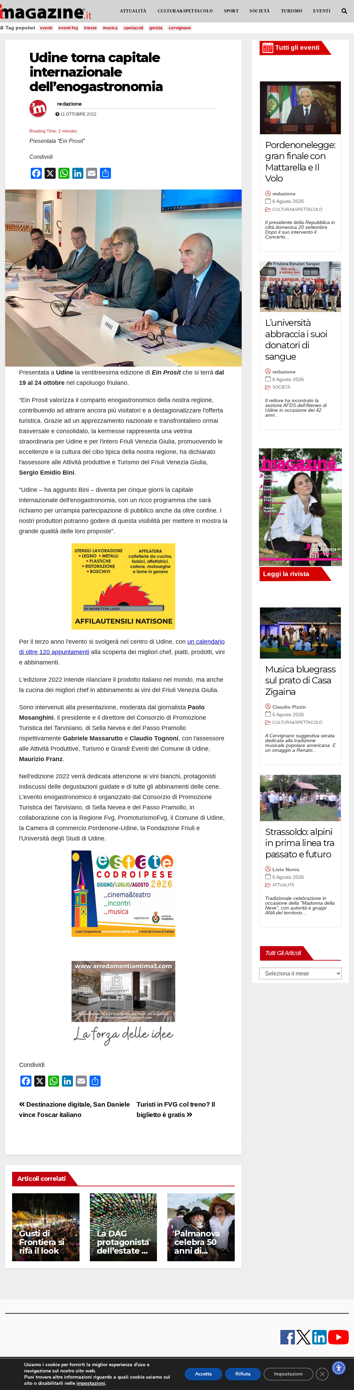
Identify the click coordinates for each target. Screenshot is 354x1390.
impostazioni (90, 1383)
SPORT (231, 11)
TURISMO (291, 11)
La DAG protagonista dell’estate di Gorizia (123, 1246)
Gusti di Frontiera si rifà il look (41, 1242)
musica (110, 28)
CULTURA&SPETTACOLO (185, 11)
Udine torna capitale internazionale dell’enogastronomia (96, 72)
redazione (69, 104)
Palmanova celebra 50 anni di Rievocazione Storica (201, 1250)
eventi (46, 28)
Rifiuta (243, 1374)
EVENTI (321, 11)
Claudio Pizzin (289, 706)
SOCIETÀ (260, 11)
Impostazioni (288, 1374)
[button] (344, 11)
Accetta (203, 1374)
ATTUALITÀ (133, 11)
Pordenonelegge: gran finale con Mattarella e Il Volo (300, 161)
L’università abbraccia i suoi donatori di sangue (296, 339)
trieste (90, 28)
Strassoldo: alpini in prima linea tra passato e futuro (299, 843)
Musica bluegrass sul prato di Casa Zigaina (300, 680)
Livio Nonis (285, 869)
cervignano (180, 28)
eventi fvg (68, 28)
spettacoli (133, 28)
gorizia (155, 28)
